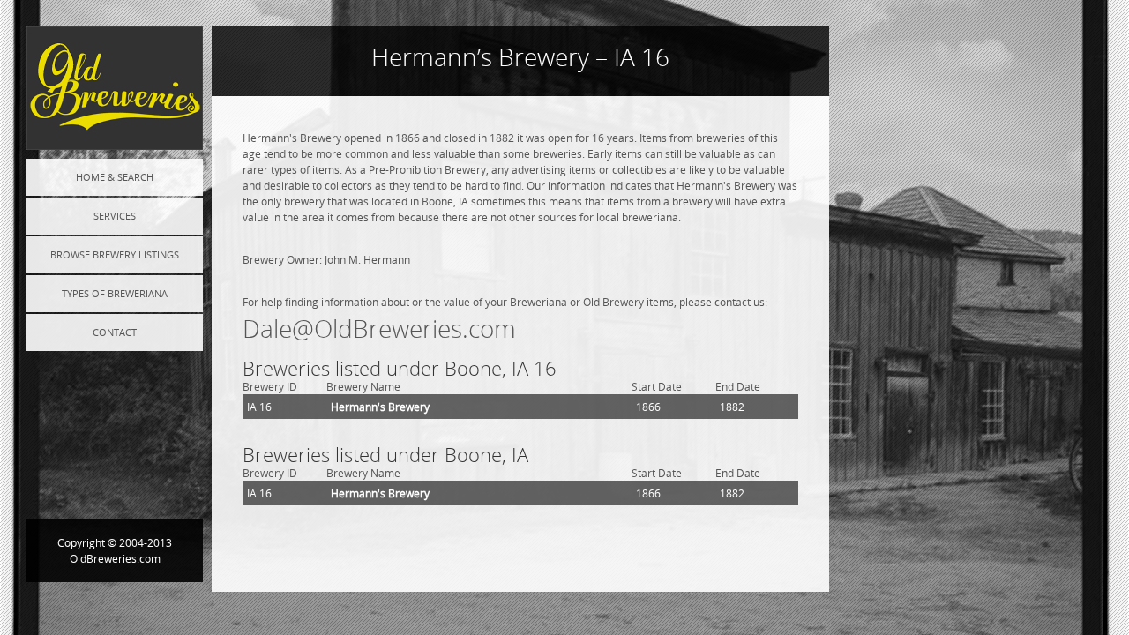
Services (114, 215)
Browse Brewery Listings (114, 254)
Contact (115, 332)
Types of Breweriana (115, 293)
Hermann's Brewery (380, 407)
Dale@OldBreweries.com (379, 328)
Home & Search (114, 176)
